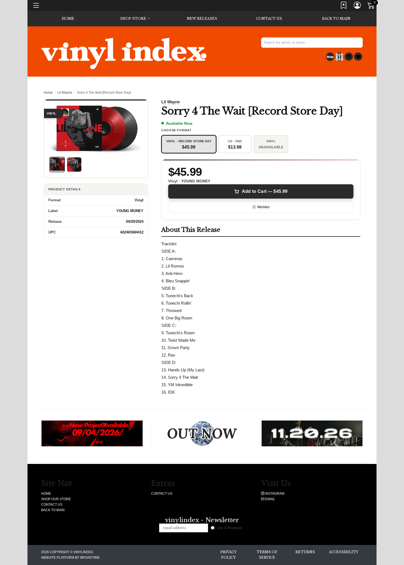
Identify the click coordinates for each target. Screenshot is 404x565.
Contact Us (269, 18)
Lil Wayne (64, 92)
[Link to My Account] (357, 6)
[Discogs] (330, 57)
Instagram (274, 494)
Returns (305, 552)
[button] (135, 19)
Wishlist (263, 207)
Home (48, 92)
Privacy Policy (228, 555)
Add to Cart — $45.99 (264, 191)
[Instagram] (348, 56)
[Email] (358, 56)
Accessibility (343, 552)
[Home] (123, 53)
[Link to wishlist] (344, 6)
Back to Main (336, 18)
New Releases (202, 18)
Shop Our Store (56, 499)
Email (269, 499)
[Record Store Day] (339, 57)
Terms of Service (267, 555)
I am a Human (228, 527)
